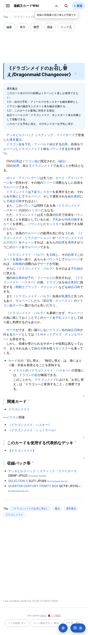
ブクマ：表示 (73, 623)
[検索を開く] (66, 6)
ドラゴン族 (14, 144)
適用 (71, 242)
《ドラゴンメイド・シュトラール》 (32, 430)
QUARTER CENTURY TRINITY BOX (33, 486)
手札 (28, 144)
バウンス (55, 149)
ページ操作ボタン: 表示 (46, 623)
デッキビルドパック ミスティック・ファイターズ (40, 135)
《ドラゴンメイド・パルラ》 (26, 255)
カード (7, 224)
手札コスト (63, 318)
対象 (12, 196)
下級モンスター (41, 192)
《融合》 (62, 161)
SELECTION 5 (18, 481)
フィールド (44, 278)
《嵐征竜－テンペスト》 (57, 301)
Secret (64, 481)
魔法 (57, 508)
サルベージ (11, 187)
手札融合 (77, 268)
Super (57, 481)
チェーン (28, 242)
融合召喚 (15, 201)
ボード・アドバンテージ (23, 178)
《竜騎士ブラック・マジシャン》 (35, 287)
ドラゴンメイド (29, 149)
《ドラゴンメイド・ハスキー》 (49, 370)
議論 (50, 27)
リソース (49, 183)
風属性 (66, 296)
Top (5, 16)
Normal (32, 476)
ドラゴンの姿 (28, 375)
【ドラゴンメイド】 (22, 451)
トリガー (35, 210)
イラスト (19, 370)
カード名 (14, 361)
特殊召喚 (71, 219)
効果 (65, 144)
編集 (9, 27)
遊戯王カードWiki (26, 6)
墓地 (19, 259)
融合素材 (74, 196)
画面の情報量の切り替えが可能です (56, 14)
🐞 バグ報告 (54, 615)
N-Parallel (41, 476)
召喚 (52, 255)
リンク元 (66, 27)
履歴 (36, 27)
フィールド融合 (44, 144)
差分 (23, 27)
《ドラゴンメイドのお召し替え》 (30, 508)
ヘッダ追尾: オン (17, 623)
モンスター (54, 224)
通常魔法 (15, 140)
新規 (79, 5)
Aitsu (43, 615)
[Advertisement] (44, 44)
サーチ (44, 264)
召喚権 (17, 264)
